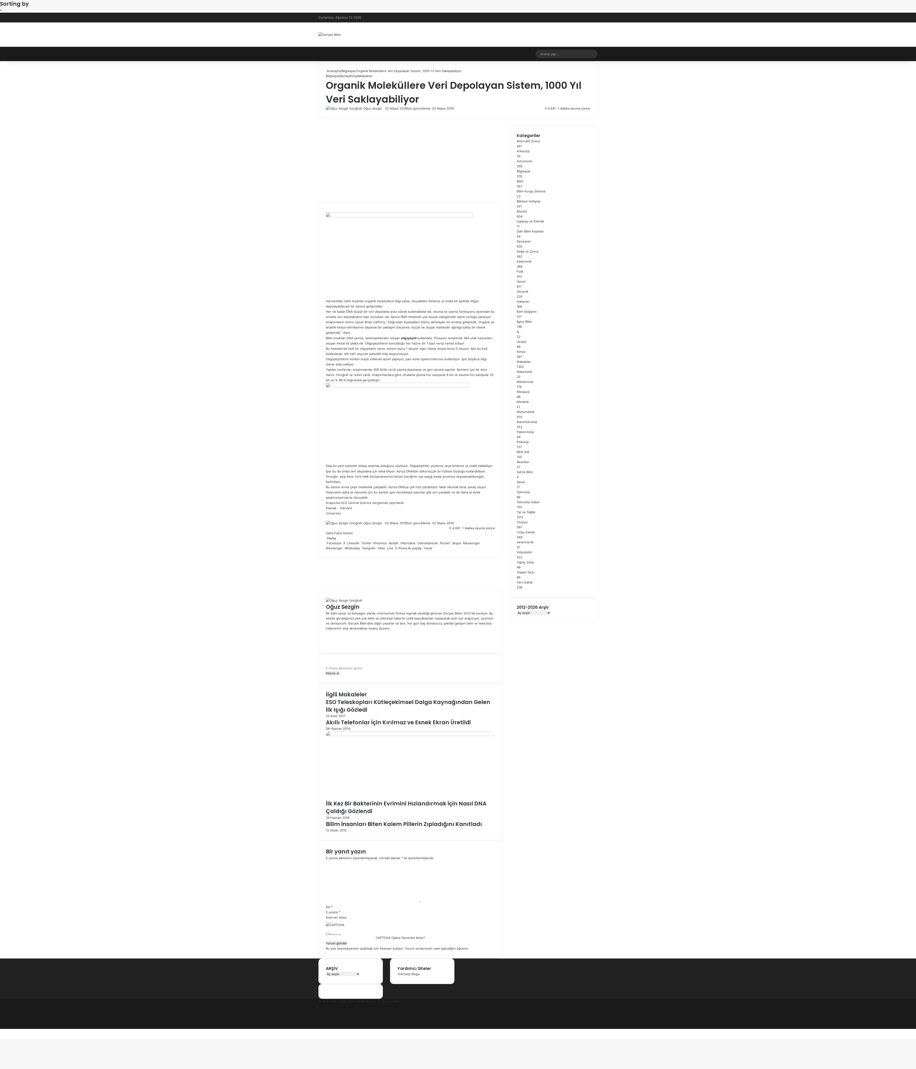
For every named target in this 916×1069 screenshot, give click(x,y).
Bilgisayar (348, 71)
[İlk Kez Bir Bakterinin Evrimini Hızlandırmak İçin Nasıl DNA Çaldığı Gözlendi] (410, 735)
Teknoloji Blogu (408, 974)
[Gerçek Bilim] (329, 34)
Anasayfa (333, 71)
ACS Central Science (356, 503)
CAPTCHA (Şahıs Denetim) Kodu (399, 938)
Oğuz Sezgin (372, 108)
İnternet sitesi (336, 917)
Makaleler (366, 76)
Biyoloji (345, 76)
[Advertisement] (410, 163)
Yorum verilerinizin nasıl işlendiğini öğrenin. (437, 948)
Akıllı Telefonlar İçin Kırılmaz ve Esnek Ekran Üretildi (398, 722)
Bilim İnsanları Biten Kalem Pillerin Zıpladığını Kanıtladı (404, 824)
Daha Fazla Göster (340, 533)
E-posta (333, 912)
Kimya (354, 76)
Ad (329, 907)
